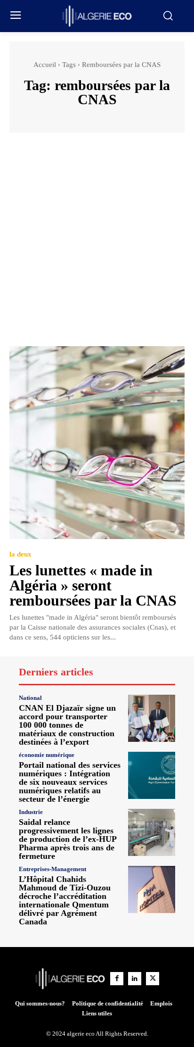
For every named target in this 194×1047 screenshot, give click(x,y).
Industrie (31, 812)
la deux (20, 554)
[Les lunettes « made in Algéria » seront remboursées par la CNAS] (97, 442)
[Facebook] (116, 978)
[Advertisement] (97, 244)
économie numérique (46, 755)
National (30, 698)
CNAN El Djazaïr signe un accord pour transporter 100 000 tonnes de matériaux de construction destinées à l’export (67, 725)
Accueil (44, 64)
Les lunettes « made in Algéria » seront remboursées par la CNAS (93, 585)
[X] (152, 978)
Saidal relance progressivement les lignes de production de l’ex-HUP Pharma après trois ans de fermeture (68, 839)
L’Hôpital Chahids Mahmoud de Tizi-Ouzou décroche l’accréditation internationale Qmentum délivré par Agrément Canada (65, 900)
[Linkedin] (134, 978)
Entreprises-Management (52, 869)
